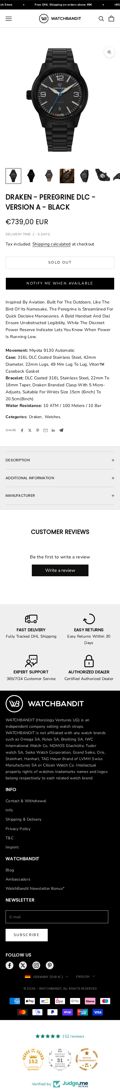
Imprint (12, 847)
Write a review (60, 570)
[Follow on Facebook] (9, 965)
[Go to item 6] (103, 176)
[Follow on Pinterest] (50, 965)
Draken (35, 417)
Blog (10, 870)
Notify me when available (60, 283)
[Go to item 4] (67, 176)
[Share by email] (45, 430)
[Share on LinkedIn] (53, 430)
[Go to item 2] (31, 176)
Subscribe (27, 934)
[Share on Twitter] (30, 430)
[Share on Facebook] (22, 430)
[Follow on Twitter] (23, 965)
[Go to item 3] (49, 176)
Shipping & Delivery (23, 819)
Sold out (60, 262)
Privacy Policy (18, 828)
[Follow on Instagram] (36, 965)
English (83, 976)
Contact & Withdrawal (26, 801)
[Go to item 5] (85, 176)
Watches (52, 417)
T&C (9, 838)
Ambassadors (18, 879)
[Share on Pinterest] (37, 430)
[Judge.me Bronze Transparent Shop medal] (87, 1059)
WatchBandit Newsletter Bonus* (35, 888)
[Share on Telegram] (61, 430)
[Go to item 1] (13, 176)
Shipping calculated (51, 244)
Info (9, 810)
